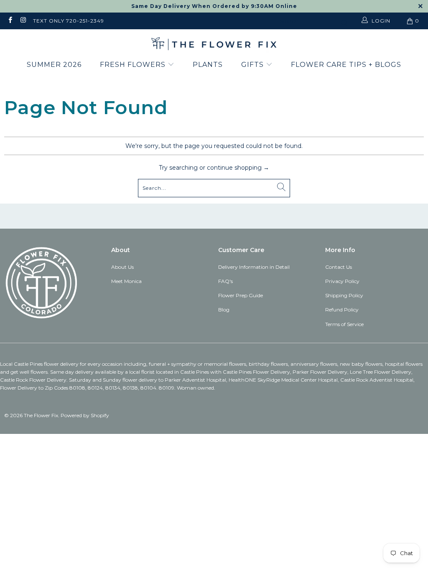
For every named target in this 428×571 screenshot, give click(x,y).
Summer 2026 (54, 65)
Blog (223, 309)
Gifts (253, 65)
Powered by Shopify (85, 415)
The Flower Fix (41, 415)
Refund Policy (342, 309)
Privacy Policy (342, 281)
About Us (122, 267)
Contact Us (338, 267)
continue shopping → (238, 167)
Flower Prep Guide (240, 295)
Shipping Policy (344, 295)
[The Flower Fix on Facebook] (9, 21)
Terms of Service (344, 324)
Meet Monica (126, 281)
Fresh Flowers (134, 65)
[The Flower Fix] (214, 44)
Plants (208, 65)
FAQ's (225, 281)
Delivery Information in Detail (254, 267)
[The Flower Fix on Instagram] (22, 21)
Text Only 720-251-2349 (68, 21)
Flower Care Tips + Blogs (346, 65)
